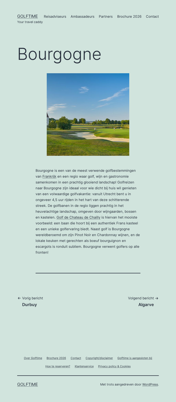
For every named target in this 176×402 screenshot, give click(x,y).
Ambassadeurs (82, 16)
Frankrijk (49, 176)
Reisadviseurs (55, 16)
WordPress (150, 384)
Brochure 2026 (129, 16)
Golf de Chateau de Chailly (78, 217)
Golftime (27, 16)
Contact (152, 16)
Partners (106, 16)
